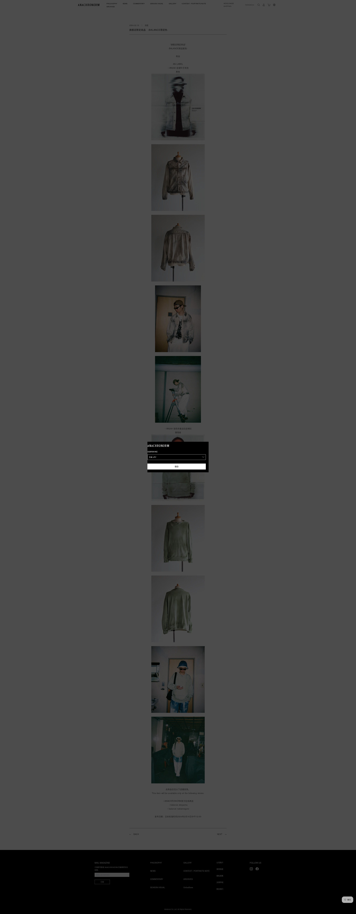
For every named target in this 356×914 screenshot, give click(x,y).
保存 (177, 466)
